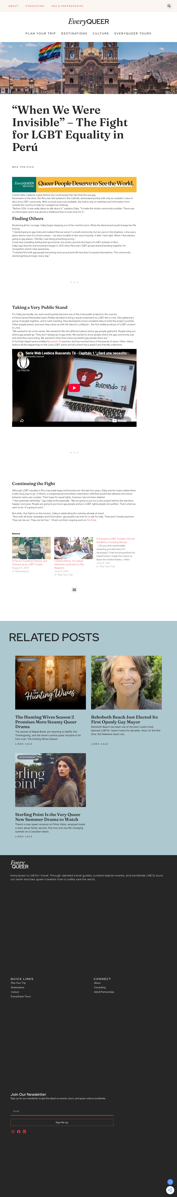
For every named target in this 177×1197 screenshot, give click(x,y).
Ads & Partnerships (67, 6)
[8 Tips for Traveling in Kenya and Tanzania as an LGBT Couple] (31, 548)
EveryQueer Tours (133, 33)
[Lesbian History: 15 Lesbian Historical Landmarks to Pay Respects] (73, 548)
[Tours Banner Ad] (74, 191)
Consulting (35, 6)
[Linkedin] (24, 1131)
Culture (101, 33)
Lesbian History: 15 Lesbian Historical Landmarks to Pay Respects (69, 564)
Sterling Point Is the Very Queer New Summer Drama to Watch (47, 817)
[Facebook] (18, 1131)
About (14, 6)
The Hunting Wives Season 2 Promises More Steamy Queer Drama (46, 721)
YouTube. (92, 520)
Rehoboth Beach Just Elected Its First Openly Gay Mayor (124, 719)
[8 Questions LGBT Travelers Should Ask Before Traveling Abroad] (117, 552)
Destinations (74, 33)
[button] (169, 6)
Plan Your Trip (41, 33)
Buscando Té (54, 341)
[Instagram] (13, 1131)
